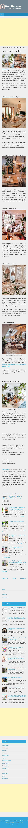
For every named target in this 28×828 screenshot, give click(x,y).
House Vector (5, 763)
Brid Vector (4, 753)
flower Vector (5, 773)
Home (14, 578)
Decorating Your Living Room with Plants (13, 49)
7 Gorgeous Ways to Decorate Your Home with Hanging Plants (14, 364)
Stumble (13, 498)
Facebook (12, 496)
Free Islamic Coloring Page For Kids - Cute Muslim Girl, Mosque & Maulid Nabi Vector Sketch (17, 697)
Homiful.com (5, 69)
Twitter (20, 496)
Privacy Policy (5, 597)
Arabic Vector (5, 747)
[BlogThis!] (5, 501)
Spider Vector (5, 768)
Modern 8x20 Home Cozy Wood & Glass (16, 687)
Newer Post (5, 578)
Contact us (4, 594)
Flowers (4, 758)
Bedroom (4, 750)
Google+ (6, 498)
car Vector (4, 771)
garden (3, 776)
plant (21, 493)
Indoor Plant (11, 493)
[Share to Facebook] (8, 501)
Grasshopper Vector (6, 760)
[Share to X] (6, 501)
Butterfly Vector (5, 755)
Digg (19, 498)
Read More (21, 544)
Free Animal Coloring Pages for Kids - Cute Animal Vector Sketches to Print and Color (17, 619)
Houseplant (5, 493)
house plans (5, 778)
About (3, 592)
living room (16, 493)
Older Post (23, 578)
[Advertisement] (14, 32)
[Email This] (3, 501)
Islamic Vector (5, 765)
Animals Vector (5, 745)
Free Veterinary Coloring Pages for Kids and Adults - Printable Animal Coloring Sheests (16, 658)
